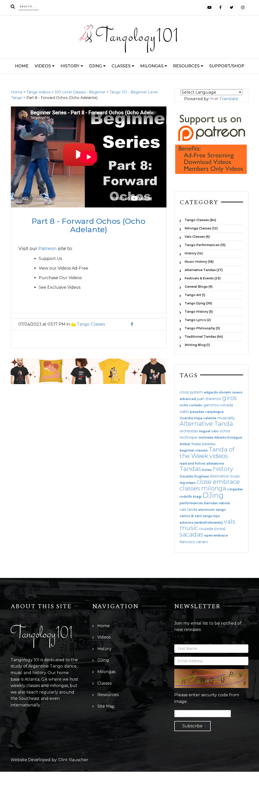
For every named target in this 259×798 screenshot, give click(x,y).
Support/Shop (226, 66)
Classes (121, 66)
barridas (211, 503)
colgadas (235, 489)
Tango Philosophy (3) (202, 328)
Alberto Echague (228, 437)
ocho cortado (191, 405)
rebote (224, 503)
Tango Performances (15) (205, 245)
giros (229, 398)
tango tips (211, 516)
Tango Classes (91, 324)
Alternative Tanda (206, 423)
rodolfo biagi (191, 496)
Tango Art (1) (195, 295)
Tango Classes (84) (200, 220)
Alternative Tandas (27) (204, 270)
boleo (207, 469)
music (189, 527)
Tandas (190, 468)
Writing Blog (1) (197, 345)
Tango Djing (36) (198, 303)
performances (191, 503)
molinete (206, 437)
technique (189, 437)
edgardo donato (217, 392)
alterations (215, 463)
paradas (208, 444)
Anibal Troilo (190, 444)
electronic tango (212, 509)
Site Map (106, 706)
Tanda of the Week (207, 453)
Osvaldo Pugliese (194, 476)
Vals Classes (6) (197, 236)
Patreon (47, 248)
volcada (226, 405)
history (223, 468)
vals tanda (188, 510)
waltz (184, 412)
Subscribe (192, 726)
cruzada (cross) (212, 529)
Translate (228, 98)
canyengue (214, 411)
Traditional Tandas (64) (204, 336)
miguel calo (209, 431)
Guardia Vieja (191, 418)
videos (218, 456)
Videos (43, 66)
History (69, 66)
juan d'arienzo (209, 399)
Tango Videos (39, 92)
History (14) (194, 253)
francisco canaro (194, 542)
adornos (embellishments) (201, 522)
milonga (213, 488)
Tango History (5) (199, 311)
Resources (186, 66)
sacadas (191, 534)
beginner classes (194, 450)
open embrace (216, 535)
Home (22, 66)
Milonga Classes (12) (201, 228)
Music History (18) (199, 261)
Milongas (151, 66)
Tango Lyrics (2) (198, 320)
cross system (191, 392)
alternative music (225, 476)
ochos (225, 431)
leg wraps (188, 482)
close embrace (218, 481)
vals (229, 521)
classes (190, 488)
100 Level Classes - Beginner (80, 92)
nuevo (237, 392)
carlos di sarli (191, 516)
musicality (226, 418)
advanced (188, 399)
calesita (209, 418)
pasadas (197, 411)
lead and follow (192, 463)
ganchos (211, 405)
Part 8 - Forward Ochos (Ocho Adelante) (88, 225)
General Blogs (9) (199, 286)
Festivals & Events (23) (203, 278)
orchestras (189, 431)
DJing (95, 66)
